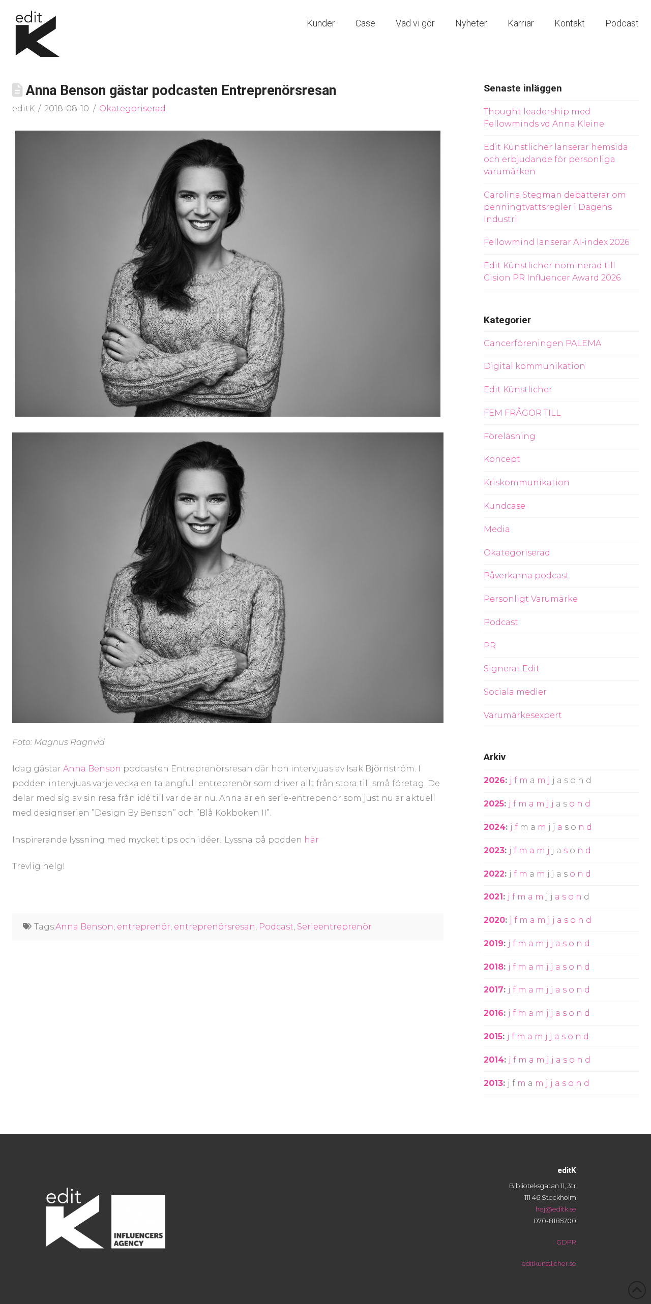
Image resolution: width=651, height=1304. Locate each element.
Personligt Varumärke (531, 599)
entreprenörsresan (214, 927)
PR (490, 645)
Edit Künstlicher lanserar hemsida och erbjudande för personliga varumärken (556, 159)
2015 (493, 1036)
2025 (494, 804)
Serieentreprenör (334, 927)
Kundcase (504, 506)
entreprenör (143, 927)
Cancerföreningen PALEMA (542, 343)
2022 (494, 874)
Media (497, 529)
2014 (494, 1060)
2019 (494, 943)
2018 (494, 967)
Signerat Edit (512, 668)
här (311, 840)
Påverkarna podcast (526, 575)
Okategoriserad (132, 108)
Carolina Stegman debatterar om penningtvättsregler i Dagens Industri (555, 207)
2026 (494, 780)
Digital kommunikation (534, 366)
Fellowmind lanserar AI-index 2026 (556, 242)
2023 (494, 850)
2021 (493, 897)
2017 (494, 990)
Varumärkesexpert (523, 715)
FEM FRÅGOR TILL (522, 413)
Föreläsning (510, 436)
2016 (494, 1013)
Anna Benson (92, 768)
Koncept (502, 459)
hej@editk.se (556, 1209)
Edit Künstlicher (518, 389)
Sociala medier (515, 692)
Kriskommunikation (527, 482)
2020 (494, 920)
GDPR (566, 1242)
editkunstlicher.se (549, 1263)
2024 (495, 827)
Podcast (276, 927)
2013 (493, 1083)
